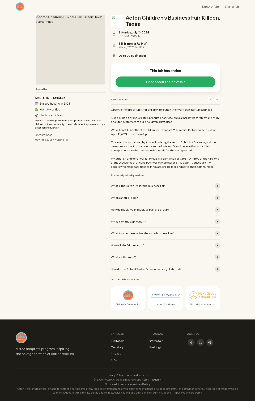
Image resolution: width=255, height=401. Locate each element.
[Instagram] (201, 343)
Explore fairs (211, 6)
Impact (116, 353)
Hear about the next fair (165, 82)
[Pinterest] (210, 343)
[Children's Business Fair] (128, 298)
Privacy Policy (115, 375)
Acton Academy (151, 379)
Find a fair (117, 341)
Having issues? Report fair (52, 139)
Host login (155, 347)
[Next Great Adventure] (202, 298)
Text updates (140, 375)
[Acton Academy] (165, 298)
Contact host (43, 135)
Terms (128, 375)
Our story (117, 347)
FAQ (114, 359)
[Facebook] (191, 343)
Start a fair (231, 6)
